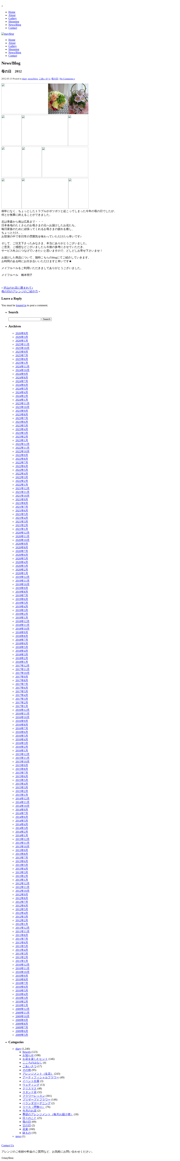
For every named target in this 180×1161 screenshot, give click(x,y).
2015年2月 (21, 791)
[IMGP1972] (11, 176)
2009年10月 (22, 1016)
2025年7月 (21, 355)
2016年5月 (21, 735)
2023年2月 (21, 436)
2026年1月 (21, 340)
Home (11, 12)
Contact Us (7, 1145)
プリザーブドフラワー (36, 1099)
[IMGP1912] (45, 207)
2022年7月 (21, 462)
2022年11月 (22, 447)
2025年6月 (21, 359)
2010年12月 (22, 964)
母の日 (54, 78)
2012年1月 (21, 924)
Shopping (13, 21)
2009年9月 (21, 1020)
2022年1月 (21, 484)
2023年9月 (21, 410)
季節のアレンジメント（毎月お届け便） (47, 1114)
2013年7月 (21, 857)
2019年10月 (22, 584)
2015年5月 (21, 780)
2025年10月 (22, 348)
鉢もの (26, 1132)
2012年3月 (21, 916)
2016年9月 (21, 720)
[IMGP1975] (32, 176)
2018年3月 (21, 654)
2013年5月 (21, 864)
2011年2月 (21, 957)
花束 (25, 1129)
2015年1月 (21, 794)
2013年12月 (22, 839)
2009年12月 (22, 1009)
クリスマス (29, 1088)
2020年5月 (21, 558)
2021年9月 (21, 499)
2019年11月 (22, 580)
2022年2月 (21, 480)
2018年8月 (21, 636)
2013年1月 (21, 879)
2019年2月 (21, 613)
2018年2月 (21, 658)
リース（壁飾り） (33, 1106)
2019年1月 (21, 617)
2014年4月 (21, 824)
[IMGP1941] (78, 207)
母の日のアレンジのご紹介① (19, 291)
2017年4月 (21, 695)
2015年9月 (21, 765)
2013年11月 (22, 842)
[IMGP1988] (78, 144)
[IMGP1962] (11, 144)
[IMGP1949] (45, 144)
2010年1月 (21, 1005)
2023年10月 (22, 407)
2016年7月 (21, 728)
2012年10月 (22, 890)
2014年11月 (22, 802)
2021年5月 (21, 514)
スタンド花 (29, 1092)
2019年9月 (21, 588)
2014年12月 (22, 798)
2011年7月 (21, 938)
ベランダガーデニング (36, 1103)
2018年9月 (21, 632)
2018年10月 (22, 628)
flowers (26, 1051)
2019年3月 (21, 610)
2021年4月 (21, 517)
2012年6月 (21, 905)
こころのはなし (32, 1062)
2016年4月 (21, 739)
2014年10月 (22, 805)
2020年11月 (22, 536)
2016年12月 (22, 709)
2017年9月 (21, 676)
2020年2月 (21, 569)
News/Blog (14, 24)
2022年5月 (21, 469)
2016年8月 (21, 724)
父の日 (26, 1125)
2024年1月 (21, 399)
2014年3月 (21, 828)
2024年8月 (21, 377)
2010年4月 (21, 994)
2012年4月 (21, 912)
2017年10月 (22, 672)
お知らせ (28, 1055)
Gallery (12, 18)
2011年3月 (21, 953)
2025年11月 (22, 344)
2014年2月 (21, 831)
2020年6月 (21, 554)
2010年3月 (21, 997)
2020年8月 (21, 547)
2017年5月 (21, 691)
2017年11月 (22, 669)
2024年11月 (22, 366)
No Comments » (67, 78)
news (18, 1136)
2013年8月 (21, 853)
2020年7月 (21, 551)
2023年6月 (21, 421)
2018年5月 (21, 647)
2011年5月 (21, 946)
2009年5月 (21, 1034)
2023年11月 (22, 403)
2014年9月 (21, 809)
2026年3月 (21, 336)
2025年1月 (21, 362)
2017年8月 (21, 680)
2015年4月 (21, 783)
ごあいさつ (44, 78)
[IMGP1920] (24, 113)
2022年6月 (21, 466)
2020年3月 (21, 565)
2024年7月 (21, 381)
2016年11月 (22, 713)
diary (24, 78)
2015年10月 (22, 761)
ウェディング (30, 1084)
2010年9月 (21, 975)
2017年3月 (21, 698)
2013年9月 (21, 850)
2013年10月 (22, 846)
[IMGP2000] (78, 113)
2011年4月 (21, 949)
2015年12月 (22, 754)
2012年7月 (21, 901)
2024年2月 (21, 396)
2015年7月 (21, 772)
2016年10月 (22, 717)
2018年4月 (21, 650)
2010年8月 (21, 979)
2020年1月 (21, 573)
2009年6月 (21, 1031)
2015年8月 (21, 768)
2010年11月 (22, 968)
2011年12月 (22, 927)
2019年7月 (21, 595)
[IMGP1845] (11, 207)
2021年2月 (21, 525)
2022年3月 (21, 477)
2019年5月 (21, 602)
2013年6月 (21, 861)
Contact (12, 27)
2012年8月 (21, 898)
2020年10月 (22, 540)
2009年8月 (21, 1023)
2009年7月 (21, 1027)
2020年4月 (21, 562)
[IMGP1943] (58, 113)
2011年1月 (21, 960)
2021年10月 (22, 495)
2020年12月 (22, 532)
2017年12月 (22, 665)
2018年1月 (21, 661)
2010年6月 (21, 986)
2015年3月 (21, 787)
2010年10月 (22, 972)
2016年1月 (21, 750)
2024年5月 (21, 388)
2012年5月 (21, 909)
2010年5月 (21, 990)
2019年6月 (21, 599)
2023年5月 (21, 425)
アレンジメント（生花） (37, 1073)
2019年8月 (21, 591)
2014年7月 (21, 813)
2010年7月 (21, 983)
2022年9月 (21, 455)
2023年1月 (21, 440)
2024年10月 (22, 370)
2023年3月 (21, 432)
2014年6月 (21, 816)
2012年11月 (22, 887)
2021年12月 (22, 488)
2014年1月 (21, 835)
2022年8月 (21, 458)
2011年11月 (22, 931)
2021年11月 (22, 492)
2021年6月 (21, 510)
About (11, 15)
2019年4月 (21, 606)
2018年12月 (22, 621)
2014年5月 (21, 820)
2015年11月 (22, 757)
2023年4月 (21, 429)
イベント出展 (30, 1081)
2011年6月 (21, 942)
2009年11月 (22, 1012)
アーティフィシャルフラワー (40, 1077)
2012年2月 (21, 920)
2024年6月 (21, 384)
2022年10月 (22, 451)
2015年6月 (21, 776)
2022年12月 (22, 444)
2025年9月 (21, 351)
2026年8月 (21, 333)
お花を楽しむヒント (35, 1058)
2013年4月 (21, 868)
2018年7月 (21, 639)
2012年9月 (21, 894)
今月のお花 (29, 1110)
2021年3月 (21, 521)
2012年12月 (22, 883)
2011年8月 (21, 935)
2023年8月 (21, 414)
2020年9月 (21, 543)
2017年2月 (21, 702)
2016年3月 (21, 743)
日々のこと (29, 1118)
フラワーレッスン (33, 1095)
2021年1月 (21, 528)
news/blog (33, 78)
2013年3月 (21, 872)
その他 (26, 1070)
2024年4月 (21, 392)
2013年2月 (21, 876)
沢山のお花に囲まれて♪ (18, 287)
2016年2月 (21, 746)
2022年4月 (21, 473)
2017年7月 (21, 684)
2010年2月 (21, 1001)
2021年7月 (21, 506)
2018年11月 (22, 624)
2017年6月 (21, 687)
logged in (21, 305)
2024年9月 (21, 373)
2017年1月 (21, 706)
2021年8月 (21, 503)
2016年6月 (21, 732)
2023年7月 (21, 418)
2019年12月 (22, 576)
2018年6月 (21, 643)
